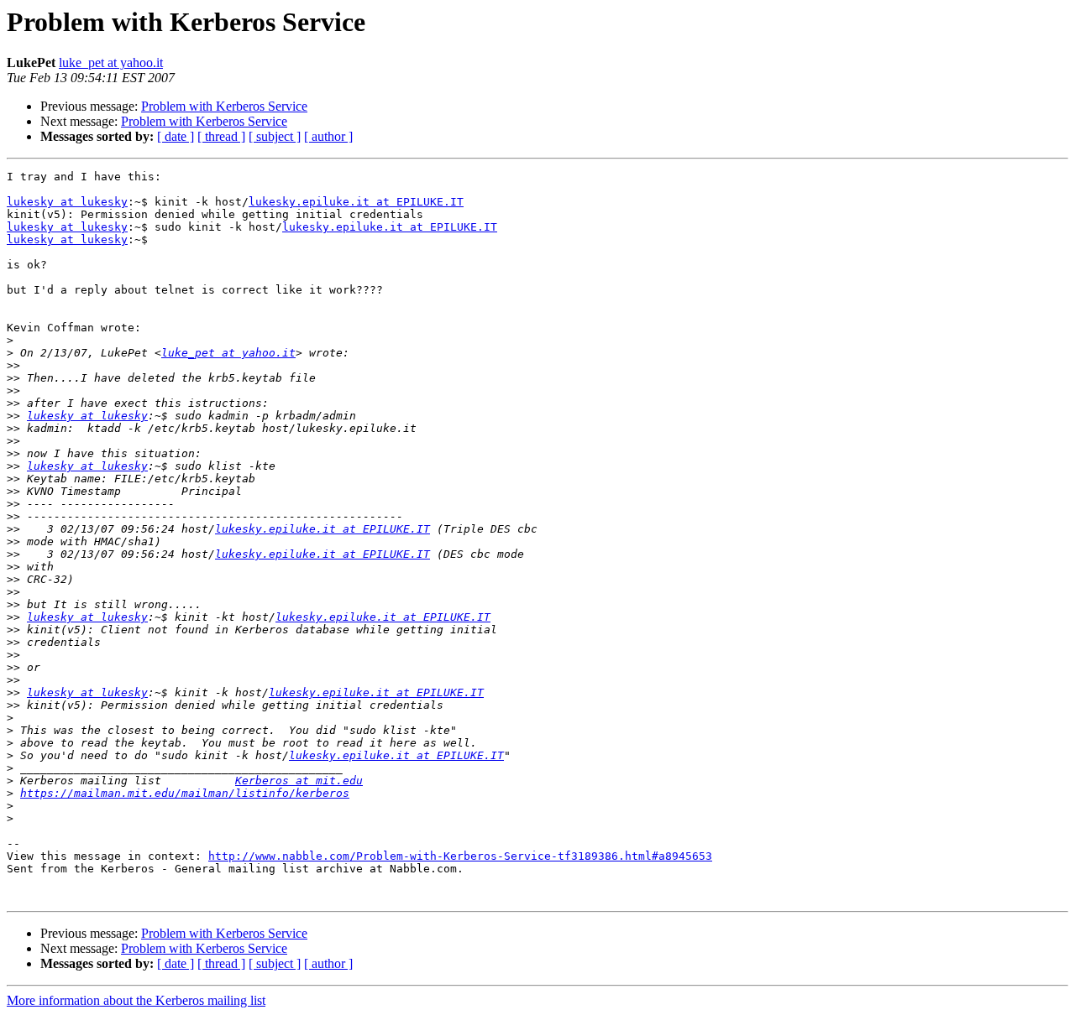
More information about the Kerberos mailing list (136, 1000)
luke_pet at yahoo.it (111, 62)
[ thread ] (221, 136)
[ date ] (175, 136)
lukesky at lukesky (67, 201)
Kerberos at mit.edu (299, 780)
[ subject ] (275, 136)
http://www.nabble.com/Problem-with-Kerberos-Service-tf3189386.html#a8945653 (460, 856)
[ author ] (328, 136)
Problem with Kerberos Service (224, 106)
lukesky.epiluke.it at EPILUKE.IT (356, 201)
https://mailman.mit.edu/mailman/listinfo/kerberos (184, 793)
